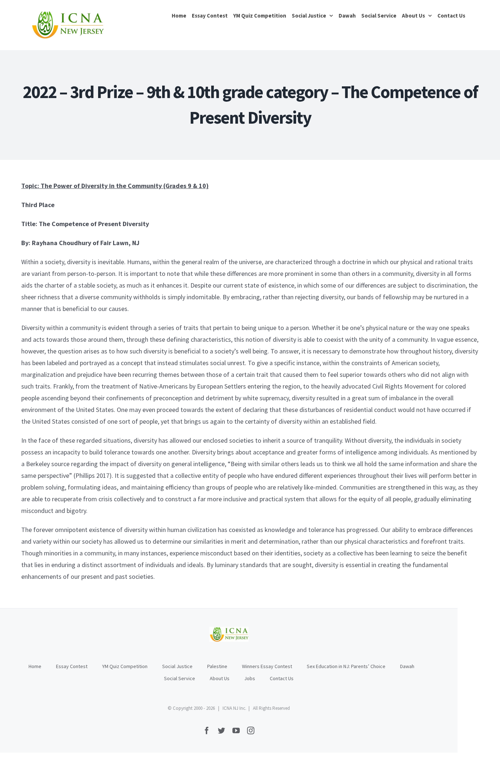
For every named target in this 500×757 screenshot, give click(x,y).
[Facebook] (206, 730)
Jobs (249, 678)
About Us (220, 678)
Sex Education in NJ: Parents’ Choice (346, 666)
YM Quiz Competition (125, 666)
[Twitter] (221, 730)
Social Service (179, 678)
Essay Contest (71, 666)
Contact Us (282, 678)
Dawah (407, 666)
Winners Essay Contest (267, 666)
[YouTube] (236, 730)
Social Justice (177, 666)
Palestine (217, 666)
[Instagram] (250, 730)
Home (35, 666)
